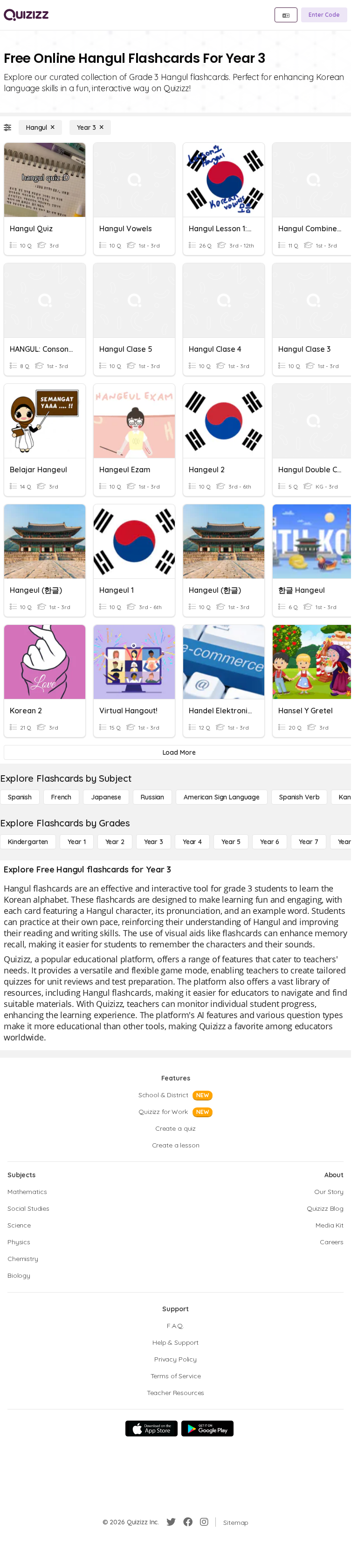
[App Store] (151, 1428)
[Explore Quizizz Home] (26, 15)
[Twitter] (171, 1522)
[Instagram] (204, 1522)
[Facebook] (188, 1522)
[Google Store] (207, 1428)
